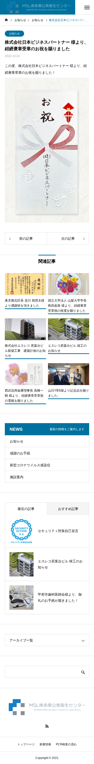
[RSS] (47, 726)
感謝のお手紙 (20, 453)
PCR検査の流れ (66, 744)
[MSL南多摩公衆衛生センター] (37, 7)
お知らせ (14, 33)
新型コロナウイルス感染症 (30, 465)
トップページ (26, 744)
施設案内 (16, 477)
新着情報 (45, 744)
